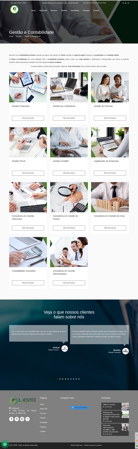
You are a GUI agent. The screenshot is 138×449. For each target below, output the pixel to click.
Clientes (64, 10)
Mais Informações (28, 118)
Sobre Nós (43, 10)
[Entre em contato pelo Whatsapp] (5, 444)
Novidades (75, 10)
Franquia (86, 10)
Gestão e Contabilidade (32, 36)
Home (33, 10)
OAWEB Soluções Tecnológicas (93, 445)
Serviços (54, 10)
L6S (10, 445)
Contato (96, 10)
